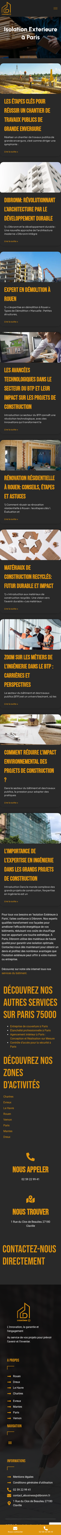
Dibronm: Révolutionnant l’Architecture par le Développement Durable (29, 209)
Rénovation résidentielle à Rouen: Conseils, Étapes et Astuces (29, 487)
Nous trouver (31, 1212)
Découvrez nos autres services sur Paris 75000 (30, 1002)
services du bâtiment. (14, 973)
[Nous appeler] (30, 1157)
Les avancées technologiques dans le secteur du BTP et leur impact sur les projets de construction (30, 389)
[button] (10, 1442)
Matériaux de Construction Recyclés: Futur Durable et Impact (28, 577)
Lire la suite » (11, 151)
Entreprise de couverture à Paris (29, 1026)
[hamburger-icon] (55, 8)
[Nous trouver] (30, 1199)
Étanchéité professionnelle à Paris (30, 1030)
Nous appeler (30, 1170)
